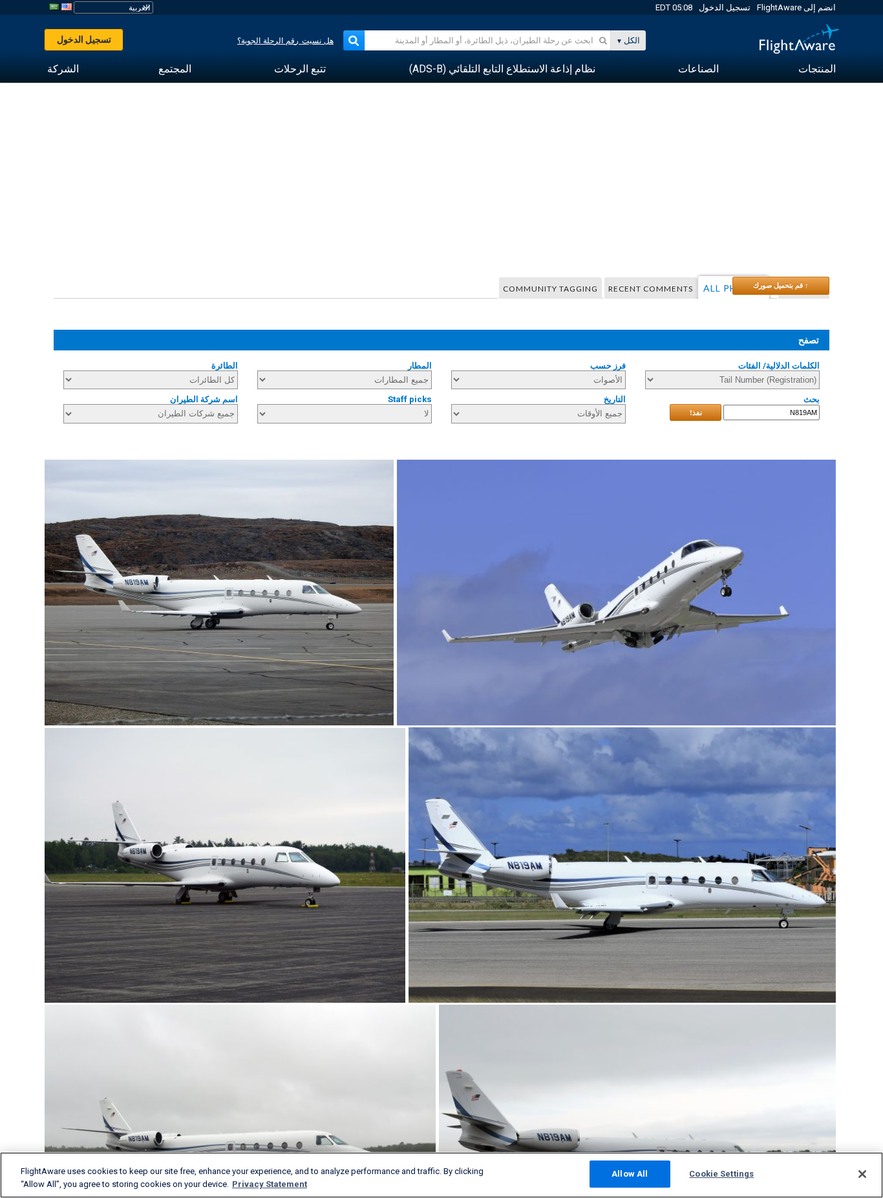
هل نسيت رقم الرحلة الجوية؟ (285, 40)
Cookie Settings (721, 1174)
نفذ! (696, 412)
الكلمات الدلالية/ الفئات (779, 365)
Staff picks (410, 399)
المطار (420, 365)
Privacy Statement (269, 1184)
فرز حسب (608, 365)
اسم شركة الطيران (204, 399)
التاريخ (615, 399)
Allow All (630, 1174)
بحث (811, 399)
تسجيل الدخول (724, 7)
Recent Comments (650, 289)
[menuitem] (817, 69)
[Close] (862, 1174)
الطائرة (224, 365)
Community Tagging (550, 289)
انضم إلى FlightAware (796, 7)
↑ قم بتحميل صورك (781, 285)
